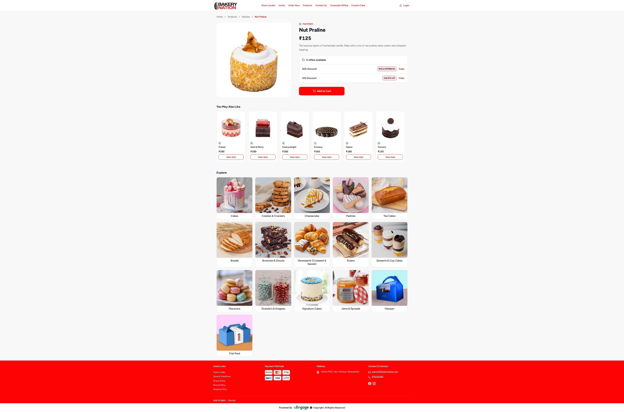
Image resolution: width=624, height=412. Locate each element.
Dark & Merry (257, 147)
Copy (401, 69)
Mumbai (232, 400)
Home (282, 5)
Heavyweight (289, 147)
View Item (231, 157)
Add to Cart (324, 91)
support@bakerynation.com (385, 371)
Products (307, 5)
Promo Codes (219, 372)
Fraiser (222, 147)
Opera (349, 147)
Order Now (294, 5)
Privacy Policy (219, 381)
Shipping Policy (220, 389)
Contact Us (321, 5)
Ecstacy (318, 147)
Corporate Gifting (339, 5)
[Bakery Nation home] (235, 5)
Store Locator (268, 5)
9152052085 (377, 376)
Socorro (382, 147)
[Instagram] (374, 384)
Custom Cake (358, 5)
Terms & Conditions (222, 376)
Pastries (246, 16)
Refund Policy (219, 385)
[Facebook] (369, 384)
